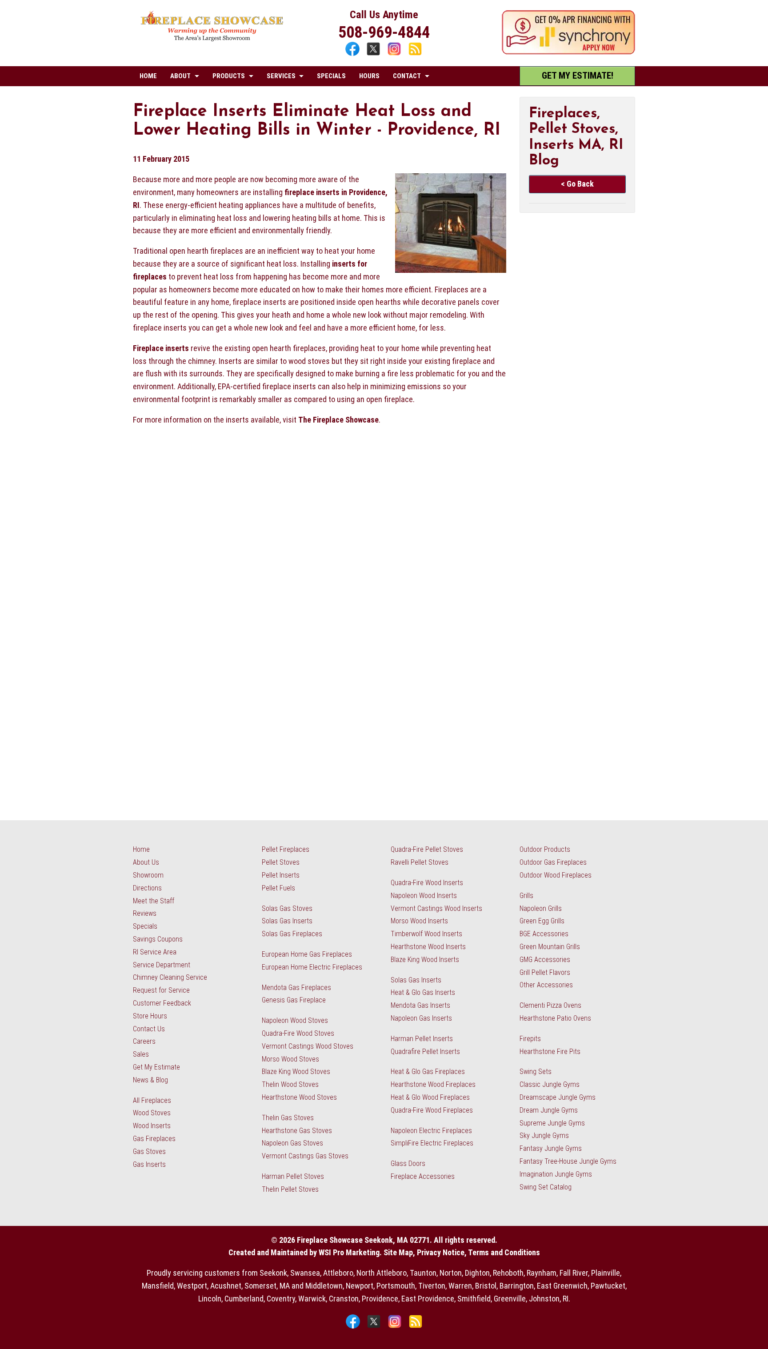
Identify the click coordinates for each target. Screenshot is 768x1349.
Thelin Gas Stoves (288, 1118)
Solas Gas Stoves (287, 908)
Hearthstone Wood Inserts (428, 946)
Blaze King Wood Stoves (296, 1071)
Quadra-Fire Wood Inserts (427, 882)
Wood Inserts (152, 1126)
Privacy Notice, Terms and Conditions (478, 1252)
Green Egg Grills (542, 921)
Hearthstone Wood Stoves (299, 1097)
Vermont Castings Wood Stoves (307, 1046)
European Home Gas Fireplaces (307, 954)
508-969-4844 (384, 32)
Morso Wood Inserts (419, 921)
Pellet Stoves (281, 862)
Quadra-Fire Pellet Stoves (427, 849)
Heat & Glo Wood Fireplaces (430, 1097)
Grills (526, 895)
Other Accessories (546, 985)
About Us (146, 862)
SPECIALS (331, 76)
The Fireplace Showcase (338, 419)
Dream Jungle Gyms (549, 1110)
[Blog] (415, 54)
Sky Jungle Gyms (544, 1135)
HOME (148, 76)
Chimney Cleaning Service (170, 977)
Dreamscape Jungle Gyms (558, 1097)
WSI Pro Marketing (349, 1252)
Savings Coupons (158, 939)
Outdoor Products (545, 849)
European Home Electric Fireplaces (312, 967)
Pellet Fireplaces (285, 849)
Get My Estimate (156, 1067)
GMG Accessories (545, 959)
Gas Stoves (149, 1151)
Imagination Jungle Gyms (556, 1174)
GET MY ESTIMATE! (577, 75)
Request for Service (161, 990)
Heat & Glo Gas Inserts (423, 992)
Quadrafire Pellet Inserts (425, 1051)
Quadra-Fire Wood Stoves (298, 1033)
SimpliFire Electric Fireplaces (432, 1143)
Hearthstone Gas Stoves (297, 1130)
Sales (141, 1054)
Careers (144, 1041)
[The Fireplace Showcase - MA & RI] (212, 39)
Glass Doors (408, 1163)
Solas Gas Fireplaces (292, 934)
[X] (374, 54)
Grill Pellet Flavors (545, 972)
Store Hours (150, 1016)
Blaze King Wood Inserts (425, 959)
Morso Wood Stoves (290, 1059)
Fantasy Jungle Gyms (551, 1148)
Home (141, 849)
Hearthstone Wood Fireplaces (433, 1084)
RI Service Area (154, 952)
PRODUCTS (228, 76)
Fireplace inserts (161, 348)
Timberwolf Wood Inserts (426, 934)
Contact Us (149, 1029)
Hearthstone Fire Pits (550, 1051)
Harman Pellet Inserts (422, 1038)
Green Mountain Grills (550, 946)
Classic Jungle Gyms (550, 1084)
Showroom (148, 875)
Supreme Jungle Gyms (552, 1123)
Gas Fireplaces (154, 1138)
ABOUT (180, 76)
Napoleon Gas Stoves (292, 1143)
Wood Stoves (152, 1113)
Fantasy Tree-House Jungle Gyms (568, 1161)
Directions (147, 888)
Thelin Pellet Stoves (290, 1189)
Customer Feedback (162, 1003)
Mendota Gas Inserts (420, 1005)
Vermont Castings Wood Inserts (436, 908)
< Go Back (577, 183)
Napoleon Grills (541, 908)
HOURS (369, 76)
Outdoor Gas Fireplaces (553, 862)
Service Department (161, 965)
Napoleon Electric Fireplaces (431, 1130)
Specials (145, 926)
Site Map (398, 1252)
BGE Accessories (544, 934)
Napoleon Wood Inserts (424, 895)
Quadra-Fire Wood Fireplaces (432, 1110)
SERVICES (281, 76)
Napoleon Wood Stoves (295, 1020)
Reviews (144, 913)
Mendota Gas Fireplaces (296, 987)
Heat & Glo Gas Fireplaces (428, 1071)
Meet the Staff (153, 901)
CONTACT (407, 76)
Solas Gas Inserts (287, 921)
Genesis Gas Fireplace (294, 1000)
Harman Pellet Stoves (293, 1176)
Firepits (530, 1038)
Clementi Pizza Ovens (550, 1005)
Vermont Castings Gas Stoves (305, 1156)
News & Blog (150, 1080)
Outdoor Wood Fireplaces (556, 875)
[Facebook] (353, 54)
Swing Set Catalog (546, 1187)
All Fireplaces (152, 1100)
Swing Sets (536, 1071)
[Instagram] (395, 54)
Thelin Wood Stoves (290, 1084)
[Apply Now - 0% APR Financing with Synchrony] (568, 51)
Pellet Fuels (278, 888)
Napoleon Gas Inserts (421, 1018)
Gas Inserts (149, 1164)
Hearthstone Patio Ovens (555, 1018)
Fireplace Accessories (423, 1176)
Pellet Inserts (281, 875)
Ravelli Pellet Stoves (419, 862)
